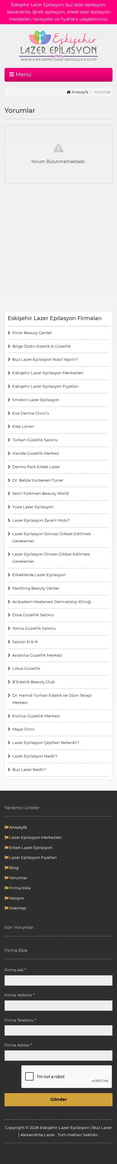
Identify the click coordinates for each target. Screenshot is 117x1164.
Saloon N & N (25, 641)
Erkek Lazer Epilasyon (30, 847)
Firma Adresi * (18, 1045)
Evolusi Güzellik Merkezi (36, 715)
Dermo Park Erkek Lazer (36, 466)
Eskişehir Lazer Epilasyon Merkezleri (47, 372)
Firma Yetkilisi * (19, 995)
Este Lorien (23, 426)
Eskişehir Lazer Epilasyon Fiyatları (45, 386)
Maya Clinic (23, 729)
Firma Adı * (15, 969)
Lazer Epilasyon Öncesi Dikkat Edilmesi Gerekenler (51, 558)
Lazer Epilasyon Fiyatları (32, 857)
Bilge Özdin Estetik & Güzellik (41, 346)
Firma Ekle (19, 887)
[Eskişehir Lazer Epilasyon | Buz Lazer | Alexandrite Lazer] (58, 46)
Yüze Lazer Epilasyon (33, 506)
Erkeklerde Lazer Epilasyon (39, 574)
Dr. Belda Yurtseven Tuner (37, 480)
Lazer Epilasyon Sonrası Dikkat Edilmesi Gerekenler (51, 537)
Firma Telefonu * (20, 1020)
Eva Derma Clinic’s (30, 413)
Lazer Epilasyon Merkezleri (35, 837)
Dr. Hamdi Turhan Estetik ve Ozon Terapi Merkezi (52, 699)
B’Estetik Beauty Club (33, 681)
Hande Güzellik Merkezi (35, 453)
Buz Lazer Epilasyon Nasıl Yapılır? (45, 359)
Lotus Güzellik (26, 668)
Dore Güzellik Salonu (33, 614)
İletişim (16, 898)
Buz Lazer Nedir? (29, 769)
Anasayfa (79, 92)
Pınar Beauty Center (32, 332)
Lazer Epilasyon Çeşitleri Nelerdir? (45, 742)
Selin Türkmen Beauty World (40, 493)
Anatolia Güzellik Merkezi (37, 655)
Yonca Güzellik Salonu (34, 628)
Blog (13, 867)
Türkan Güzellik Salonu (35, 439)
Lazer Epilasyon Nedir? (34, 756)
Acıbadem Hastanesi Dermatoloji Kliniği (52, 601)
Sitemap (17, 908)
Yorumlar (17, 877)
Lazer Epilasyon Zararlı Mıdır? (41, 520)
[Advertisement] (58, 248)
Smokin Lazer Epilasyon (35, 399)
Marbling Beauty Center (35, 588)
